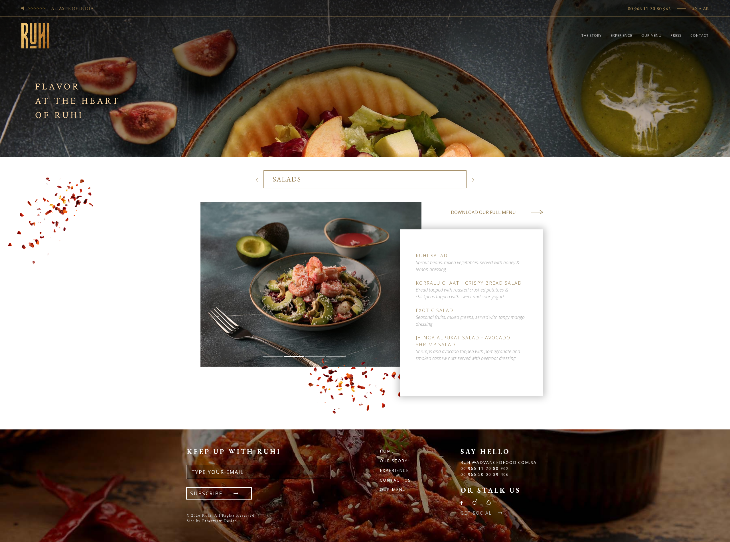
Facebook (463, 502)
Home (387, 451)
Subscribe (207, 493)
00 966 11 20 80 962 (649, 9)
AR (706, 8)
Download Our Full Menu (483, 212)
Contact (699, 35)
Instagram (474, 502)
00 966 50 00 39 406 (485, 474)
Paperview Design (219, 520)
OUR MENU (393, 489)
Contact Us (395, 480)
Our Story (393, 460)
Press (676, 35)
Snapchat (488, 502)
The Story (591, 35)
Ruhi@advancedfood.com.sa (499, 462)
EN (694, 8)
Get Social (477, 513)
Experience (621, 35)
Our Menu (651, 35)
